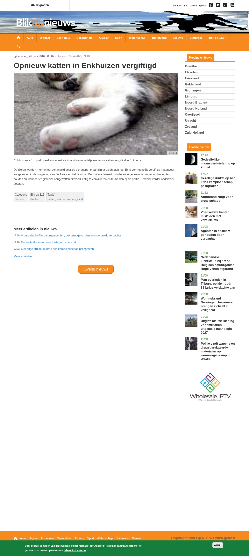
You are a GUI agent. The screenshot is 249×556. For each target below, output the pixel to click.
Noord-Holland (196, 108)
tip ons (202, 5)
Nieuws (178, 37)
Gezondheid (84, 37)
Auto (30, 37)
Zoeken (18, 46)
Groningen (193, 90)
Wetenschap (137, 37)
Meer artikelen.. (23, 256)
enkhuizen (63, 199)
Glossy (104, 37)
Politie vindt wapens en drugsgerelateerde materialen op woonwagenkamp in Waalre (218, 351)
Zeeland (191, 126)
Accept (217, 545)
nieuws (19, 199)
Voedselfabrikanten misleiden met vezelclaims (215, 216)
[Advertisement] (96, 248)
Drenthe (191, 66)
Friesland (192, 78)
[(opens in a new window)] (211, 5)
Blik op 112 (216, 37)
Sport (118, 37)
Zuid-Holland (194, 132)
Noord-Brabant (196, 102)
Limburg (191, 96)
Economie (63, 37)
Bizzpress (196, 37)
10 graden (42, 5)
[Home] (46, 23)
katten (51, 199)
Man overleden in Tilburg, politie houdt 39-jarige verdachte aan (218, 283)
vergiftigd (77, 199)
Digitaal (45, 37)
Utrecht (190, 120)
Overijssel (192, 114)
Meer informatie (75, 550)
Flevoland (192, 72)
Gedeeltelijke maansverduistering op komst (218, 163)
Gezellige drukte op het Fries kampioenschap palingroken (218, 182)
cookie (193, 5)
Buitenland (159, 37)
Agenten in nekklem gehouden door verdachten (215, 234)
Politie (34, 199)
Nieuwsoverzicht (18, 37)
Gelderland (193, 84)
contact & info (180, 5)
